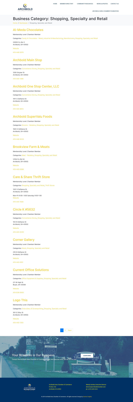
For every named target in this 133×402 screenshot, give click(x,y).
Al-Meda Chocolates (28, 30)
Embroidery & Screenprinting (32, 309)
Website (16, 48)
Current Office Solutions (31, 270)
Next (70, 330)
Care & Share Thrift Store (31, 177)
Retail (24, 248)
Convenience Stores (29, 69)
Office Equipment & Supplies (32, 278)
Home (55, 3)
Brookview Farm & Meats (31, 147)
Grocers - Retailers (29, 125)
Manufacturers (69, 38)
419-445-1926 (18, 202)
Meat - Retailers (28, 155)
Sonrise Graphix (87, 396)
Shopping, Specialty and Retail (86, 38)
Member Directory (66, 3)
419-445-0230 (18, 232)
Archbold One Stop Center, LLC (36, 86)
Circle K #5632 (24, 209)
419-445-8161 (18, 262)
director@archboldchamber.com (96, 387)
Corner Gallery (23, 240)
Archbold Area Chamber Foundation (105, 11)
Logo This (20, 300)
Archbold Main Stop (27, 60)
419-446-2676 (18, 52)
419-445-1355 (18, 323)
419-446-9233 (18, 139)
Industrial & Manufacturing (53, 38)
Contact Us (115, 3)
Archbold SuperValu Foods (32, 116)
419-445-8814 (18, 109)
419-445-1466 (18, 79)
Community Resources (85, 3)
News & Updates (102, 3)
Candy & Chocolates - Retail (32, 38)
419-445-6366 (18, 169)
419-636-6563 (18, 292)
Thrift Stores (50, 185)
